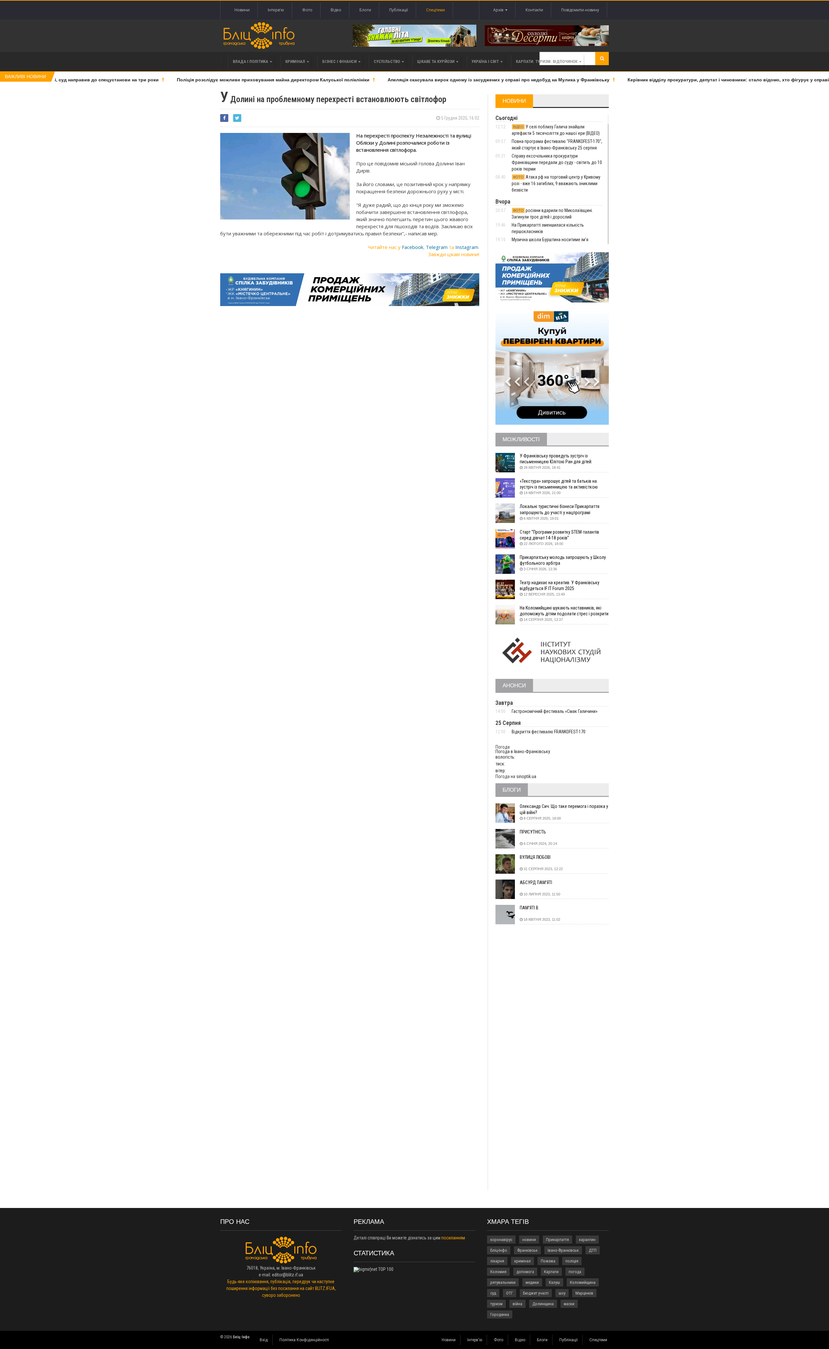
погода (575, 1271)
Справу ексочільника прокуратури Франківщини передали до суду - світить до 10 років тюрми (557, 162)
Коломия (498, 1271)
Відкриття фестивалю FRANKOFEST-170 (548, 731)
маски (569, 1303)
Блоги (365, 10)
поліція (571, 1261)
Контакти (534, 10)
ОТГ (509, 1293)
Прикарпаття (557, 1239)
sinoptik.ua (526, 776)
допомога (525, 1271)
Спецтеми (435, 10)
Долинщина (543, 1303)
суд (493, 1293)
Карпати (551, 1271)
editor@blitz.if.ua (287, 1274)
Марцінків (584, 1293)
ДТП (592, 1250)
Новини (242, 10)
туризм (496, 1303)
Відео (336, 10)
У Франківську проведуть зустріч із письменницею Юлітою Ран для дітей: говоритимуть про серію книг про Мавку (558, 459)
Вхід (264, 1340)
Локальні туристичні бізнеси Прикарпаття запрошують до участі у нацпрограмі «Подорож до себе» (559, 509)
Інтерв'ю (276, 10)
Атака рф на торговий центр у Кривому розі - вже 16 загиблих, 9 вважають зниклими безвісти (556, 183)
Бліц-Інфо (498, 1250)
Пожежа (548, 1261)
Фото (307, 10)
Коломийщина (583, 1282)
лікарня (497, 1261)
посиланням (453, 1237)
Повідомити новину (580, 10)
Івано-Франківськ (563, 1250)
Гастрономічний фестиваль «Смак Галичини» (554, 711)
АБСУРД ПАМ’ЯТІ (536, 882)
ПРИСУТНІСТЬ (533, 831)
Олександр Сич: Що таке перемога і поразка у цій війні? (564, 809)
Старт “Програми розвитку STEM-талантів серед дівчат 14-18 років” (559, 534)
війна (517, 1303)
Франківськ (527, 1250)
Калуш (554, 1282)
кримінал (522, 1261)
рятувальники (503, 1282)
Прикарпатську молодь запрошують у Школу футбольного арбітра (563, 560)
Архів (499, 10)
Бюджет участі (536, 1293)
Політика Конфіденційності (304, 1340)
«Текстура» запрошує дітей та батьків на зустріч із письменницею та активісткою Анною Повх (559, 484)
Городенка (499, 1314)
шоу (562, 1293)
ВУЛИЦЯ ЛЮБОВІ (535, 857)
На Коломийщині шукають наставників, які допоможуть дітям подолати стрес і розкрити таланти (564, 611)
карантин (587, 1239)
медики (532, 1282)
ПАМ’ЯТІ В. (529, 907)
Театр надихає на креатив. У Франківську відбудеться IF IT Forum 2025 (559, 585)
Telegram (437, 247)
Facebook (412, 247)
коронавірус (501, 1239)
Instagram (466, 247)
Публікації (398, 10)
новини (529, 1239)
